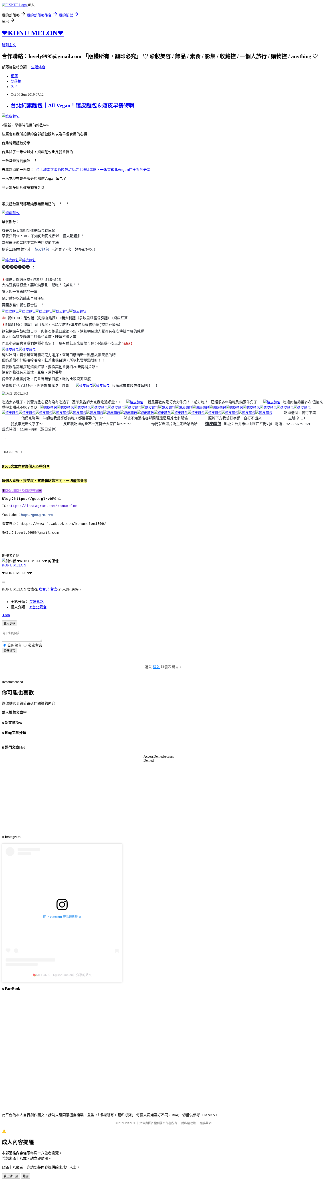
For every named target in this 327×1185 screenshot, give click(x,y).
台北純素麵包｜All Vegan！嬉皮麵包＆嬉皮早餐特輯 (72, 105)
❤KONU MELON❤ (33, 33)
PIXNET (130, 1123)
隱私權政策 (188, 1123)
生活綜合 (38, 67)
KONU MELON (14, 565)
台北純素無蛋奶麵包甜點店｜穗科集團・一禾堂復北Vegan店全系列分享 (93, 170)
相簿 (14, 76)
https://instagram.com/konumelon (44, 506)
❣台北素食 (37, 607)
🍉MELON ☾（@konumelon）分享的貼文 (62, 975)
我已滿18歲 (11, 1176)
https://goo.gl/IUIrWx (37, 514)
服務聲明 (206, 1123)
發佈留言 (9, 650)
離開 (25, 1176)
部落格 (16, 81)
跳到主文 (9, 45)
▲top (6, 615)
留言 (53, 589)
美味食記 (36, 602)
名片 (14, 87)
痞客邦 (44, 589)
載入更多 (9, 623)
